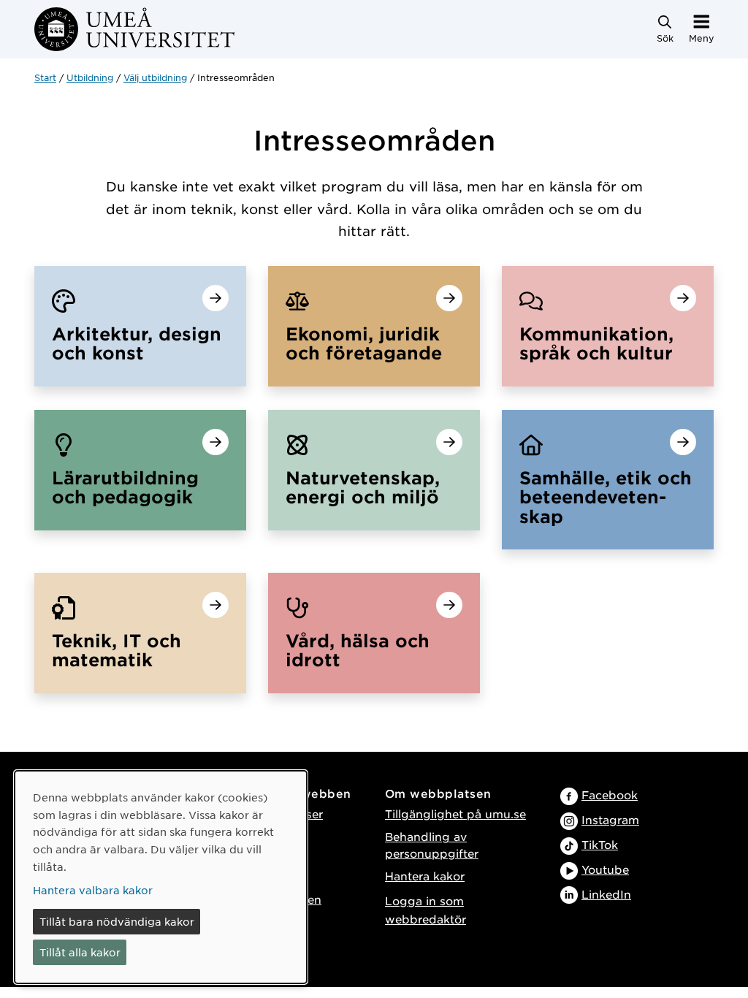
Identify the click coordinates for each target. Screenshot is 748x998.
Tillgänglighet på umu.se (455, 813)
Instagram (610, 819)
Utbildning (89, 77)
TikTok (599, 844)
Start (45, 77)
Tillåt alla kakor (80, 952)
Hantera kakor (425, 876)
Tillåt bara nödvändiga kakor (116, 921)
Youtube (605, 869)
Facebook (609, 794)
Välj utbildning (155, 77)
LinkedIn (606, 894)
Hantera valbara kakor (93, 889)
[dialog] (161, 877)
